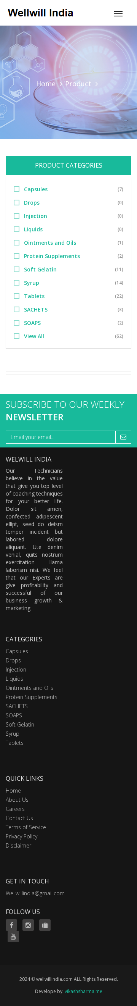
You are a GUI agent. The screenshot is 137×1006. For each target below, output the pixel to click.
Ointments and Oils (50, 242)
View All (34, 336)
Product (78, 83)
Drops (32, 202)
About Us (17, 799)
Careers (15, 808)
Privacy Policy (21, 836)
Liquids (33, 229)
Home (46, 83)
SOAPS (32, 322)
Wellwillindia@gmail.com (35, 893)
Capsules (36, 189)
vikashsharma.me (83, 991)
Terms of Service (26, 827)
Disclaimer (18, 845)
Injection (35, 216)
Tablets (34, 296)
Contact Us (19, 818)
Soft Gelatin (40, 269)
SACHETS (36, 309)
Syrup (31, 282)
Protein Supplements (52, 256)
